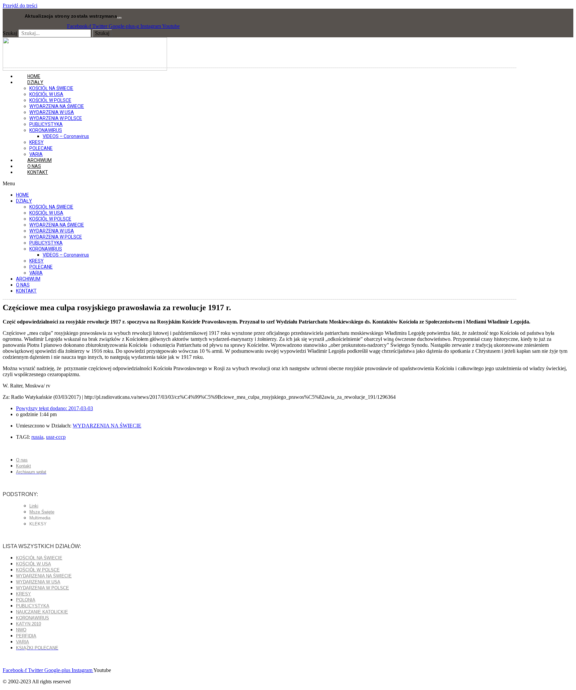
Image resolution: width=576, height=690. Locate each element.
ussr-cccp (56, 437)
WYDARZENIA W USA (51, 112)
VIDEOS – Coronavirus (66, 136)
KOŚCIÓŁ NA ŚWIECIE (51, 88)
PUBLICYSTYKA (46, 124)
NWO (21, 629)
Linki (33, 505)
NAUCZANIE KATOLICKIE (42, 611)
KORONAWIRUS (45, 130)
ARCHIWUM (28, 279)
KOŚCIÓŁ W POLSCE (50, 100)
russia (37, 437)
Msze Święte (41, 511)
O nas (23, 285)
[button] (259, 184)
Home (22, 195)
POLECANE (41, 148)
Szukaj (10, 33)
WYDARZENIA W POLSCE (55, 118)
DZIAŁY (35, 82)
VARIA (36, 273)
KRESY (36, 142)
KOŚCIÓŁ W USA (46, 94)
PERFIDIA (26, 635)
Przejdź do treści (20, 5)
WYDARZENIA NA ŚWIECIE (56, 106)
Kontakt (37, 172)
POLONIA (25, 599)
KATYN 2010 (28, 623)
